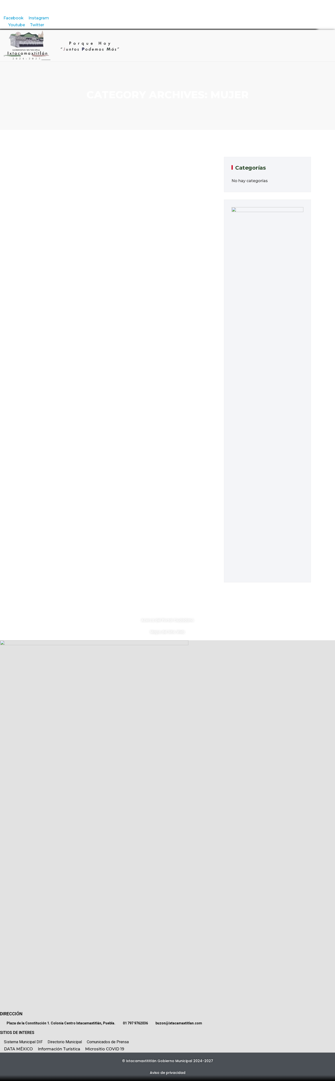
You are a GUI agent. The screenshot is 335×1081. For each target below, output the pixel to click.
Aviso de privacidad (167, 1072)
